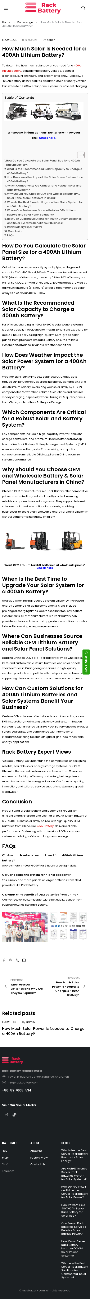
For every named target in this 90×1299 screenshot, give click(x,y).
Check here (45, 567)
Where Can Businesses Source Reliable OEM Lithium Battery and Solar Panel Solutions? (41, 212)
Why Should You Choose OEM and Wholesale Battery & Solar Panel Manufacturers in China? (43, 196)
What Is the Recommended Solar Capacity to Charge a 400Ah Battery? (44, 171)
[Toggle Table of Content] (79, 155)
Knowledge (25, 22)
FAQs (10, 235)
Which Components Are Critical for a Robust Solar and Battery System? (44, 188)
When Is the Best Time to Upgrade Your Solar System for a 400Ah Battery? (45, 204)
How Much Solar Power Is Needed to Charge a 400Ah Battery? (43, 1031)
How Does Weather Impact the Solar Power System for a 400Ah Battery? (45, 179)
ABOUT (35, 1143)
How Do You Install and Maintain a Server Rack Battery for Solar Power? (74, 1192)
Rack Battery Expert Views (24, 227)
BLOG (65, 1143)
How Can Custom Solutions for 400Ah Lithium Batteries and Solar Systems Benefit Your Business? (44, 221)
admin (50, 40)
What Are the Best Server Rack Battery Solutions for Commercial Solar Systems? (74, 1270)
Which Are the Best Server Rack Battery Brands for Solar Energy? (74, 1155)
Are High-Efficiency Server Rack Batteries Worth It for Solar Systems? (74, 1174)
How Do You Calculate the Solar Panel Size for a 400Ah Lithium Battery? (43, 163)
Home (6, 22)
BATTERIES (9, 1143)
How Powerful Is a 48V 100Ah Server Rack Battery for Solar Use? (73, 1210)
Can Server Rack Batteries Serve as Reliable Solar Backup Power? (73, 1228)
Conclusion (15, 231)
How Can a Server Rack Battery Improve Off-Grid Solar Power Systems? (73, 1248)
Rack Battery (45, 826)
